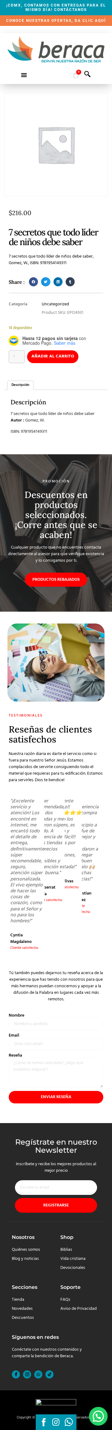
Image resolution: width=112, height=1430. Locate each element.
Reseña (15, 1055)
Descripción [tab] (20, 385)
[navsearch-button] (87, 76)
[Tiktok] (49, 1374)
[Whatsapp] (38, 1374)
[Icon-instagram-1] (27, 1374)
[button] (24, 75)
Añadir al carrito (52, 356)
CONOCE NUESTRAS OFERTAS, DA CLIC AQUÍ (56, 20)
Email (14, 1035)
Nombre (16, 1015)
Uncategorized (55, 304)
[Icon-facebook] (16, 1374)
